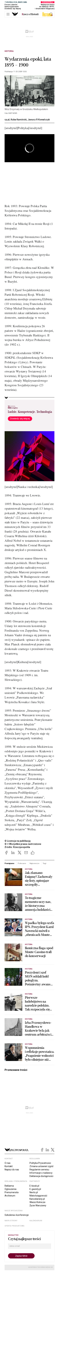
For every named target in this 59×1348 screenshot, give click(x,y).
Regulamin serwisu (39, 1169)
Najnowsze (34, 863)
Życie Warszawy (38, 1205)
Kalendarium (36, 1221)
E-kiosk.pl (34, 1185)
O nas (7, 1163)
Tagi (44, 863)
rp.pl (7, 119)
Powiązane (9, 863)
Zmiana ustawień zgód (41, 1166)
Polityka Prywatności (40, 1163)
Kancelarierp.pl (37, 1199)
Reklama (9, 1185)
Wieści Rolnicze (37, 1202)
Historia (9, 51)
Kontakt (9, 1166)
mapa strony (11, 1221)
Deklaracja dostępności (41, 1176)
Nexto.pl (34, 1192)
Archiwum (10, 1195)
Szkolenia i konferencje (17, 1215)
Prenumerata (12, 1192)
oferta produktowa (14, 1226)
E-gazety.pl (35, 1189)
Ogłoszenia (10, 1189)
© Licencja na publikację (18, 841)
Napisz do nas (12, 1169)
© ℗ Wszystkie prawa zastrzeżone (23, 844)
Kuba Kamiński (19, 119)
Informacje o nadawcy (41, 1173)
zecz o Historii (30, 14)
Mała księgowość (38, 1195)
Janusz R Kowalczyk (39, 119)
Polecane (22, 863)
